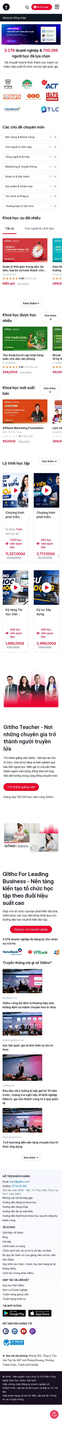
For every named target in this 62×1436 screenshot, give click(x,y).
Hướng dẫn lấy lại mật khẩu (18, 1211)
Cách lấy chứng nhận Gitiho (18, 1273)
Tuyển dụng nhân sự (14, 1298)
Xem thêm (30, 303)
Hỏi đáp (7, 1241)
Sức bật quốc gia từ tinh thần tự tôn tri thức (28, 1047)
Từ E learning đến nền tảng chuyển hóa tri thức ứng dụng (30, 1144)
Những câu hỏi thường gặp (18, 1197)
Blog (5, 1237)
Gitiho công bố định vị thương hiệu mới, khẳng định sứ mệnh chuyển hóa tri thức (29, 1005)
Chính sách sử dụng (14, 1246)
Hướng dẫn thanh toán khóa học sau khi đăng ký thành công (30, 1218)
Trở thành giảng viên (21, 787)
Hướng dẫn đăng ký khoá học (19, 1202)
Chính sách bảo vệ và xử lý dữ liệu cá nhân (27, 1250)
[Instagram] (32, 1331)
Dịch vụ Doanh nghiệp (15, 1289)
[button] (24, 41)
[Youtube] (23, 1331)
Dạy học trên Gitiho (13, 1285)
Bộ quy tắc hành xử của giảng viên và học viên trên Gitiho (29, 1257)
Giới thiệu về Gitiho (13, 1232)
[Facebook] (6, 1331)
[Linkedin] (15, 1331)
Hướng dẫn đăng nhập (15, 1206)
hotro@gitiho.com (19, 1181)
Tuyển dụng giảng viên (16, 1294)
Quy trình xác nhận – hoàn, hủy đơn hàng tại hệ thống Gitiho (29, 1266)
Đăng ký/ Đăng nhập (14, 17)
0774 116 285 (19, 1186)
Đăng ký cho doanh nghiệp (31, 929)
